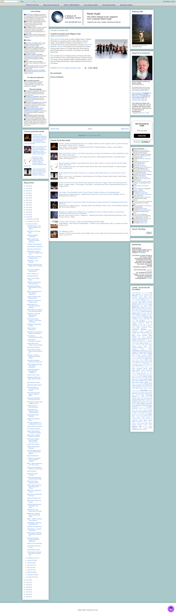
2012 (27, 580)
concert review (139, 329)
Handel (149, 355)
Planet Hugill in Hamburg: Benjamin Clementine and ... (34, 553)
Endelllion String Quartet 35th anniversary (34, 283)
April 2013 (30, 570)
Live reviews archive (91, 5)
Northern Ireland (147, 376)
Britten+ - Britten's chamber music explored (34, 519)
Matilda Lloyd (143, 223)
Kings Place (148, 358)
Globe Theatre (146, 349)
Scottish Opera (141, 401)
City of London (147, 324)
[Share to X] (93, 68)
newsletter (143, 373)
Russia (146, 396)
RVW (150, 396)
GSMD (141, 353)
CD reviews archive (109, 5)
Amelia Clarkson (144, 197)
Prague (133, 390)
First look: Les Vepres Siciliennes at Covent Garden (33, 356)
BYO (138, 317)
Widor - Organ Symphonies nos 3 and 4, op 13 (34, 464)
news (138, 373)
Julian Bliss (144, 221)
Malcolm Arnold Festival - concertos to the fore (34, 398)
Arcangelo (134, 297)
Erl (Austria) (149, 340)
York (141, 429)
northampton (138, 376)
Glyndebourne (136, 350)
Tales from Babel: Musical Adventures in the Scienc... (34, 506)
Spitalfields (135, 407)
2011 (27, 582)
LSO (148, 364)
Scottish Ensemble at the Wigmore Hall (34, 297)
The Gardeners (141, 412)
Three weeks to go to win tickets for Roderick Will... (34, 478)
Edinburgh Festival (136, 338)
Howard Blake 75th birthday (34, 246)
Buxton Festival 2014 (33, 455)
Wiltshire (150, 426)
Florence (140, 346)
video (145, 420)
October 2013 (31, 224)
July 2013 (30, 563)
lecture (142, 359)
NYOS (143, 377)
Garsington (140, 347)
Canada (140, 319)
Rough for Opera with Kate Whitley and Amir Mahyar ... (34, 266)
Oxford (146, 384)
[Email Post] (85, 68)
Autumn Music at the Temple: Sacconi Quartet (34, 344)
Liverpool (143, 362)
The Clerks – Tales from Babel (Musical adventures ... (33, 315)
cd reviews (149, 321)
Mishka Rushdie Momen (144, 210)
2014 (27, 214)
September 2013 (32, 558)
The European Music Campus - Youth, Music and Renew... (34, 320)
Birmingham (135, 306)
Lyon (151, 364)
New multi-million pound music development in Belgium (34, 452)
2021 (27, 198)
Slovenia (143, 402)
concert (150, 327)
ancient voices (148, 295)
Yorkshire (144, 429)
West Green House (146, 423)
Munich (150, 365)
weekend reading (136, 423)
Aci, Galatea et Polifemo (33, 429)
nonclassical (135, 375)
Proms (150, 390)
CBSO (148, 319)
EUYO (145, 341)
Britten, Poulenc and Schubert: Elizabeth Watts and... (33, 240)
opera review (144, 382)
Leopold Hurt (88, 44)
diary (133, 335)
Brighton (139, 307)
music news (147, 368)
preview (57, 36)
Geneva (145, 347)
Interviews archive (126, 5)
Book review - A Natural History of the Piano (33, 435)
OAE (146, 377)
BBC (144, 303)
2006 (27, 594)
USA (147, 418)
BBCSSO (134, 304)
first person (149, 344)
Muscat (146, 367)
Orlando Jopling (144, 158)
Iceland (133, 356)
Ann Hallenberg (146, 205)
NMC (151, 373)
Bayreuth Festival (137, 303)
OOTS (137, 379)
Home (90, 129)
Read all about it (31, 471)
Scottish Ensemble (58, 39)
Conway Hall (135, 332)
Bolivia (141, 305)
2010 (27, 585)
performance (138, 387)
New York (146, 371)
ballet (140, 298)
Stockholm (134, 408)
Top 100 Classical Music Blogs (141, 98)
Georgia (150, 347)
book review (148, 306)
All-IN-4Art (141, 295)
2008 (27, 589)
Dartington (143, 333)
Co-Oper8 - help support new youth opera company (34, 459)
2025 (27, 188)
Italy (133, 358)
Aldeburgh (135, 295)
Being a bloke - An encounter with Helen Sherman (33, 306)
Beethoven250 (144, 304)
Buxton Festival (145, 311)
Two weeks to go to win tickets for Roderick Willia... (33, 394)
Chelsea (134, 322)
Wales (133, 422)
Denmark (149, 333)
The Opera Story (140, 414)
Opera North (148, 380)
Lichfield (136, 362)
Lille (140, 362)
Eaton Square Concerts (33, 382)
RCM (139, 392)
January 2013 (31, 577)
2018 (27, 205)
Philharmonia (145, 387)
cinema (140, 324)
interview (141, 356)
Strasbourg (140, 408)
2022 (27, 195)
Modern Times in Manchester (31, 328)
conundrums (149, 331)
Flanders (134, 346)
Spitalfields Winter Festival (34, 385)
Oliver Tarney (143, 178)
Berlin (150, 304)
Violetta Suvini (142, 150)
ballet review (145, 298)
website (150, 421)
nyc (137, 377)
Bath (140, 301)
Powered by (137, 142)
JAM (138, 358)
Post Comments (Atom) (94, 135)
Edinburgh (149, 337)
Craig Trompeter (138, 188)
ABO (133, 294)
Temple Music (145, 411)
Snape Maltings (140, 403)
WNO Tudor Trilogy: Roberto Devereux (33, 482)
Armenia (140, 297)
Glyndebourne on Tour (146, 350)
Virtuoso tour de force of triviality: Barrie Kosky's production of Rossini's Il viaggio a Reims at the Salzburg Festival (93, 182)
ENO (143, 340)
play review (139, 388)
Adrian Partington (145, 167)
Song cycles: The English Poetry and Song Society (34, 468)
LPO (145, 364)
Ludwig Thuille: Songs (33, 375)
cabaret (141, 317)
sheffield (134, 402)
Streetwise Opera (148, 408)
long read (141, 364)
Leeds (146, 360)
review (142, 393)
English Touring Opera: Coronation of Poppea (34, 431)
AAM (150, 293)
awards (133, 298)
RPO (139, 396)
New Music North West (33, 347)
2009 (27, 587)
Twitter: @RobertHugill (71, 5)
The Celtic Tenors (139, 164)
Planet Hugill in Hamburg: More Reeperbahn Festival (34, 486)
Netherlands (149, 370)
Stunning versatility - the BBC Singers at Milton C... (34, 379)
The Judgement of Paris (66, 231)
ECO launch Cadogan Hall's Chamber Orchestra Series (33, 440)
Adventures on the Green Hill (143, 294)
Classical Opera (136, 325)
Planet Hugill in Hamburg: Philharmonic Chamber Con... (34, 534)
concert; (150, 329)
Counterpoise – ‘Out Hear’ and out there (34, 529)
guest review (136, 355)
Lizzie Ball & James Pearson (142, 194)
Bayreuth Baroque (147, 301)
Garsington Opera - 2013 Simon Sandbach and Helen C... (34, 227)
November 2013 (32, 221)
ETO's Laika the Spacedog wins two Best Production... (34, 366)
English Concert (136, 340)
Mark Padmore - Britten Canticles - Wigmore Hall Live (34, 253)
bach (137, 298)
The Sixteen (148, 414)
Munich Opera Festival (138, 367)
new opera (141, 371)
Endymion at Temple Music (34, 526)
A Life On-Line (136, 293)
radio (133, 392)
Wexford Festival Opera (145, 424)
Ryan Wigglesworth (143, 156)
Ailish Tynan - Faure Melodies (32, 261)
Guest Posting (148, 353)
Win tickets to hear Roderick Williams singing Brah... (34, 332)
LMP (147, 362)
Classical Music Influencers (139, 100)
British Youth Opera (137, 308)
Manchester (139, 365)
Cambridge (134, 319)
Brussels (142, 310)
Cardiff (144, 319)
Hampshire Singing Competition (32, 235)
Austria (150, 297)
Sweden (150, 410)
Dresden (139, 335)
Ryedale (134, 398)
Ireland (146, 356)
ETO (137, 341)
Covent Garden (144, 332)
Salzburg (134, 399)
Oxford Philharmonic (146, 385)
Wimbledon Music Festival (139, 428)
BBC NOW (149, 303)
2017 (27, 207)
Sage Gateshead (147, 398)
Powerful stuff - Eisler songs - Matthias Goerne (34, 402)
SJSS (138, 402)
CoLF (133, 327)
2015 (27, 212)
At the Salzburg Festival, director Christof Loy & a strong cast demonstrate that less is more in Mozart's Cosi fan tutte (39, 172)
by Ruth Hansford (141, 316)
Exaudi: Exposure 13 (33, 273)
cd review (140, 321)
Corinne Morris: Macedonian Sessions (34, 340)
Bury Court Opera (136, 311)
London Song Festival (33, 444)
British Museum (148, 307)
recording (138, 393)
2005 (27, 596)
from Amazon (141, 252)
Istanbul (150, 356)
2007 (27, 592)
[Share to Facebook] (95, 68)
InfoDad (150, 278)
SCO (151, 399)
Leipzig (137, 361)
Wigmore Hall (64, 36)
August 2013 (31, 560)
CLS (141, 325)
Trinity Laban (145, 417)
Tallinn (139, 411)
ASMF (145, 297)
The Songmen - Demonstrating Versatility (34, 336)
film (137, 344)
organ (139, 384)
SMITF (146, 402)
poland (145, 388)
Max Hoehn (142, 174)
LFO (133, 362)
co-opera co (149, 325)
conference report (137, 331)
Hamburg (143, 355)
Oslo (142, 384)
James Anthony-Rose (140, 201)
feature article (143, 343)
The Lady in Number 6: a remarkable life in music (34, 423)
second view (149, 401)
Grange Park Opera (146, 352)
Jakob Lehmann (144, 218)
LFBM (150, 361)
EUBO (141, 341)
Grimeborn (135, 353)
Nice (148, 373)
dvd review (141, 337)
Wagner (150, 420)
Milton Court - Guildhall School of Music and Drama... (33, 515)
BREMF (134, 307)
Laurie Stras (137, 214)
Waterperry (139, 421)
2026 (27, 186)
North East (146, 375)
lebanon (137, 359)
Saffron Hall (140, 398)
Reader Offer (144, 392)
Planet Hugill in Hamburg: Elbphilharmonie (34, 523)
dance (138, 333)
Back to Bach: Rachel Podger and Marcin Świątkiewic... (33, 539)
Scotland (134, 401)
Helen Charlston (147, 171)
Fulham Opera (148, 346)
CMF (144, 325)
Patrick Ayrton (143, 208)
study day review (137, 410)
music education (137, 368)
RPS (143, 396)
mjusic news (145, 365)
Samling (139, 399)
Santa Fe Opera (145, 399)
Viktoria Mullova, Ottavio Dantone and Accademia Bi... (34, 351)
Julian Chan (141, 191)
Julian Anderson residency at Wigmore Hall (34, 257)
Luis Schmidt (143, 161)
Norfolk (140, 375)
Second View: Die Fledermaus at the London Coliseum (33, 411)
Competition (144, 327)
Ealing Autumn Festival (33, 549)
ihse (137, 356)
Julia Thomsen (144, 177)
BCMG (139, 304)
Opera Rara (135, 382)
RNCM (142, 395)
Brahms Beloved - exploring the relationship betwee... (34, 310)
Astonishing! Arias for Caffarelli (33, 415)
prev (139, 390)
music (150, 367)
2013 (27, 217)
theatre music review (137, 415)
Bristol (142, 307)
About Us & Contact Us (51, 5)
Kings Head (142, 358)
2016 (27, 210)
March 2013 (30, 572)
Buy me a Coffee (144, 113)
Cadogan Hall (148, 317)
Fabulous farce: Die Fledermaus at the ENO (34, 510)
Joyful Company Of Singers (34, 426)
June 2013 (30, 565)
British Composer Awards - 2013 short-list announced (34, 293)
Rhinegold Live (148, 393)
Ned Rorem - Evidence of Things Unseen (34, 301)
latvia (133, 359)
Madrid (133, 365)
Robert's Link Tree (32, 5)
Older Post (125, 129)
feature (137, 343)
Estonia (134, 341)
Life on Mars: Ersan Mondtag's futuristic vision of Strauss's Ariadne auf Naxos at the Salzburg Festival (89, 192)
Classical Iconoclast (149, 270)
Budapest (149, 310)
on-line (150, 377)
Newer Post (55, 129)
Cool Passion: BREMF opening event (33, 270)
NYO (140, 377)
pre (137, 390)
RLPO (137, 395)
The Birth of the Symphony (34, 244)
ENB (151, 338)
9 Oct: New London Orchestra (32, 474)
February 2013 (31, 574)
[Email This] (89, 68)
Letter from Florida (144, 361)
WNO (150, 428)
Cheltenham (141, 322)
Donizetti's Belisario (32, 276)
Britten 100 (145, 308)
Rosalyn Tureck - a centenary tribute (32, 406)
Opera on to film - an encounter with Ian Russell (33, 389)
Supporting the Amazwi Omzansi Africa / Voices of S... (34, 287)
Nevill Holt (134, 371)
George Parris (144, 193)
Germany (134, 349)
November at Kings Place (34, 249)
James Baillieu (142, 165)
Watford (145, 421)
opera (141, 379)
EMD (148, 338)
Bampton (138, 300)
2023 (27, 193)
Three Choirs (136, 417)
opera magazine (139, 380)
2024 (27, 190)
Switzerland (135, 411)
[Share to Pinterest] (97, 68)
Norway (134, 377)
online (133, 379)
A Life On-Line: (145, 292)
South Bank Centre (146, 405)
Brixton (138, 310)
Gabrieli (134, 347)
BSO (146, 310)
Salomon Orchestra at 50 (34, 498)
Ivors (135, 358)
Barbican (143, 300)
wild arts (145, 426)
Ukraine (143, 418)
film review (142, 344)
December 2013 (32, 219)
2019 (27, 202)
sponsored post (142, 407)
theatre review (148, 416)
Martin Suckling (57, 46)
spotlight (149, 407)
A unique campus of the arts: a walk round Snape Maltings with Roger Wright (81, 221)
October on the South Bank (34, 543)
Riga (133, 395)
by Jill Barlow (143, 314)
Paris (133, 387)
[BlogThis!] (91, 68)
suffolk (145, 410)
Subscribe (142, 136)
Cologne (138, 327)
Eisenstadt (144, 338)
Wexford (134, 424)
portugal (150, 388)
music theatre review (138, 370)
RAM (136, 392)
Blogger (96, 610)
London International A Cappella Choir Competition (33, 371)
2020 (27, 200)
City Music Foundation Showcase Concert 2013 (34, 361)
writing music (135, 429)
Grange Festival (136, 352)
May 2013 (30, 567)
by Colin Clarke (145, 313)
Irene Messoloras (145, 170)
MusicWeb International (145, 274)
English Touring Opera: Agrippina (33, 447)
